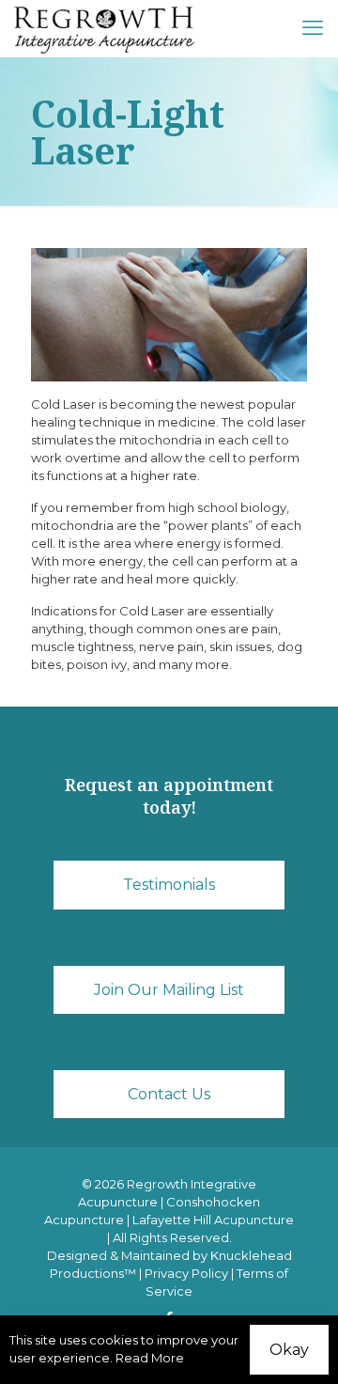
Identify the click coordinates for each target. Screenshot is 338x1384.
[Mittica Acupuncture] (104, 28)
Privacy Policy (186, 1273)
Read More (149, 1357)
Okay (289, 1350)
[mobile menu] (313, 28)
